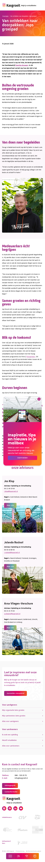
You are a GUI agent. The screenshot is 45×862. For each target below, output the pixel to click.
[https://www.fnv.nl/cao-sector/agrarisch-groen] (37, 817)
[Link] (7, 830)
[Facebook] (10, 808)
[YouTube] (21, 808)
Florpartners (30, 357)
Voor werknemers (10, 729)
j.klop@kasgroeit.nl (11, 491)
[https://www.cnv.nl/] (22, 817)
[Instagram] (4, 808)
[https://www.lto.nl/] (37, 830)
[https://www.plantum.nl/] (22, 830)
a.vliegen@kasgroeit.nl (12, 614)
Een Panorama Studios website (33, 851)
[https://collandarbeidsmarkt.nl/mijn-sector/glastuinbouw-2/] (22, 842)
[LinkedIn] (15, 808)
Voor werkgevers (9, 705)
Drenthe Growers (21, 65)
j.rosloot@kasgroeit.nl (12, 552)
